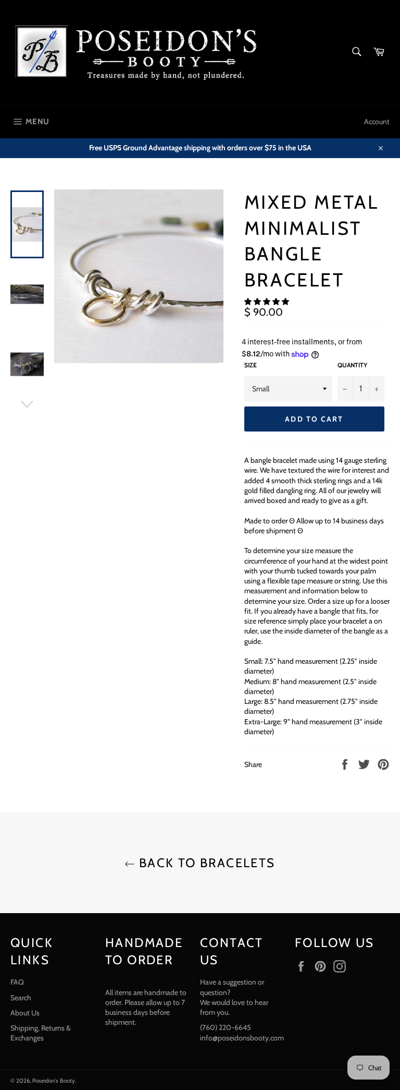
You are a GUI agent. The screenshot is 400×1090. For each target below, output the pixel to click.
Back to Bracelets (205, 862)
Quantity (352, 365)
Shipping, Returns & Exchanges (40, 1033)
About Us (25, 1012)
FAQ (17, 982)
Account (377, 121)
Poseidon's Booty (53, 1080)
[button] (267, 301)
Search (20, 997)
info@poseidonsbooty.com (242, 1038)
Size (250, 365)
